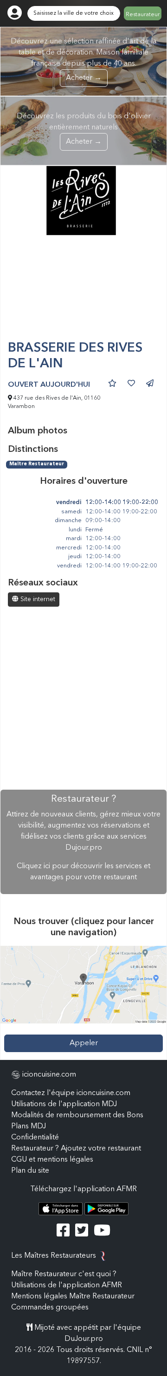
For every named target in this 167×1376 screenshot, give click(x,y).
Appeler (84, 1043)
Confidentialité (35, 1137)
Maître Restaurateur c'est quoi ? (63, 1274)
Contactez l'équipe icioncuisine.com (70, 1093)
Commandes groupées (50, 1307)
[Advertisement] (83, 291)
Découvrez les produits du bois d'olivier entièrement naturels (84, 129)
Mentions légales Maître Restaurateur (73, 1296)
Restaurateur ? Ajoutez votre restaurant (76, 1148)
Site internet (37, 599)
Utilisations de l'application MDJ (64, 1104)
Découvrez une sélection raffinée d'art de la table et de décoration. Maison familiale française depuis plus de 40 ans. (83, 60)
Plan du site (30, 1171)
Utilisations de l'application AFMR (66, 1285)
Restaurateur (143, 15)
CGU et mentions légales (52, 1159)
